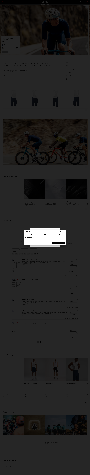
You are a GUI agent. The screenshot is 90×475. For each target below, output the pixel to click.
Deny (31, 243)
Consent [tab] (31, 234)
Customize (44, 243)
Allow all (58, 243)
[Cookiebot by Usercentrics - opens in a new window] (61, 231)
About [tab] (59, 234)
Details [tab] (45, 234)
